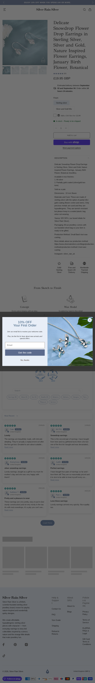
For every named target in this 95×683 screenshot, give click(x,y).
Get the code (25, 352)
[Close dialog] (90, 320)
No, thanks (25, 360)
